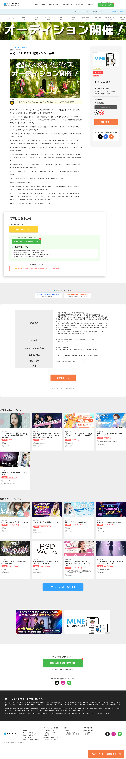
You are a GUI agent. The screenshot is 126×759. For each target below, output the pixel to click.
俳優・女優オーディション (51, 734)
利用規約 (66, 730)
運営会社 (91, 4)
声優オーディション (49, 735)
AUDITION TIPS (27, 737)
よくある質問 (87, 732)
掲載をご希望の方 (88, 730)
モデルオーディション (49, 732)
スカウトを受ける (67, 4)
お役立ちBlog (53, 4)
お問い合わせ (87, 734)
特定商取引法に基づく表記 (71, 734)
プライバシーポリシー (70, 732)
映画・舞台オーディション (51, 737)
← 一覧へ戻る (84, 12)
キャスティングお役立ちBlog (31, 739)
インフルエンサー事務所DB (30, 734)
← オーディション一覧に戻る (18, 47)
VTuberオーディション (50, 739)
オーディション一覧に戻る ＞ (63, 388)
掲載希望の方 (80, 4)
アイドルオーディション (50, 730)
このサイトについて (28, 735)
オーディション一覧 (39, 4)
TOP (75, 12)
